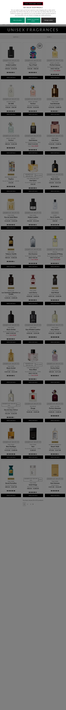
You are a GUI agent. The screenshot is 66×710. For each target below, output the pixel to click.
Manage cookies (48, 20)
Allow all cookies (17, 20)
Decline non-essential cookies (33, 20)
